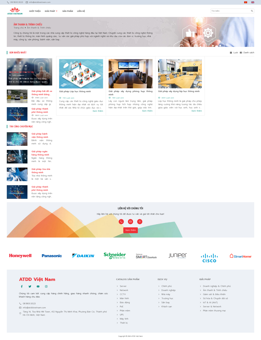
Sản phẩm (67, 11)
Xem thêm (130, 230)
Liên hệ (81, 11)
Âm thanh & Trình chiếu (39, 27)
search (252, 10)
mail (27, 2)
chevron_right (117, 286)
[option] (20, 256)
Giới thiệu (35, 11)
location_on (140, 221)
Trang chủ (19, 27)
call (8, 2)
